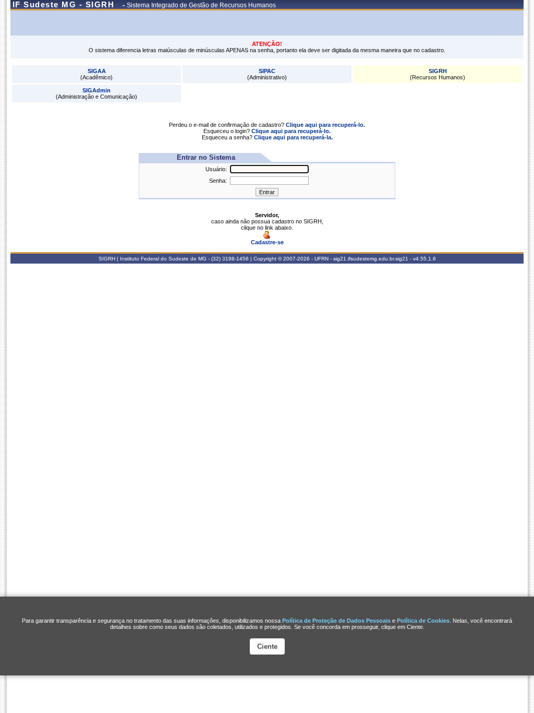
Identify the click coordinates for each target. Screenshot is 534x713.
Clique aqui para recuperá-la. (293, 137)
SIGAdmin (96, 90)
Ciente (267, 646)
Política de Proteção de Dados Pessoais (336, 620)
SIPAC (267, 71)
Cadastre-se (267, 242)
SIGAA (97, 71)
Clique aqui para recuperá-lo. (325, 125)
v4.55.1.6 (424, 259)
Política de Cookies (423, 620)
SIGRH (438, 71)
